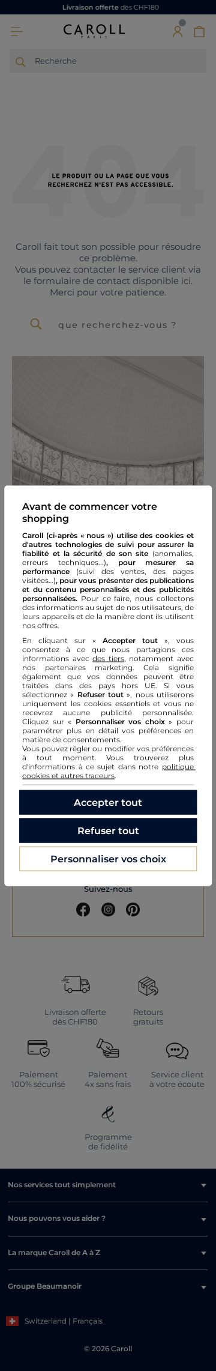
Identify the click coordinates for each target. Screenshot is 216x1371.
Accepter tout (108, 802)
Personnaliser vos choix (108, 858)
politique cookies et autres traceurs (109, 770)
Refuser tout (108, 830)
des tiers (108, 657)
